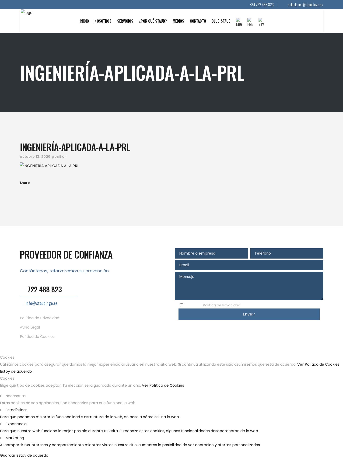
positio (58, 156)
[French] (250, 25)
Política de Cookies (37, 336)
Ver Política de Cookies (318, 364)
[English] (239, 25)
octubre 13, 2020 (35, 156)
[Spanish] (261, 25)
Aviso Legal (30, 327)
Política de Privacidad (39, 318)
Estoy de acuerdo (16, 371)
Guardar (8, 455)
